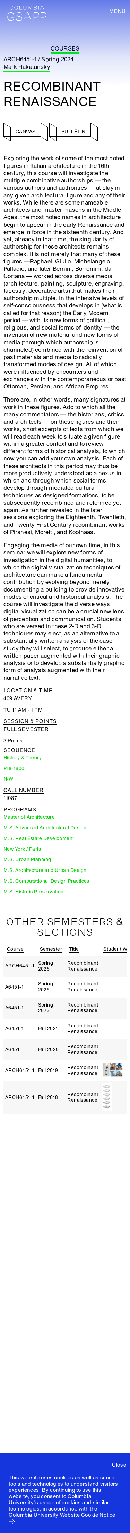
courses (65, 48)
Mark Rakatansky (26, 67)
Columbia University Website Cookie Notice (62, 1515)
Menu (117, 11)
